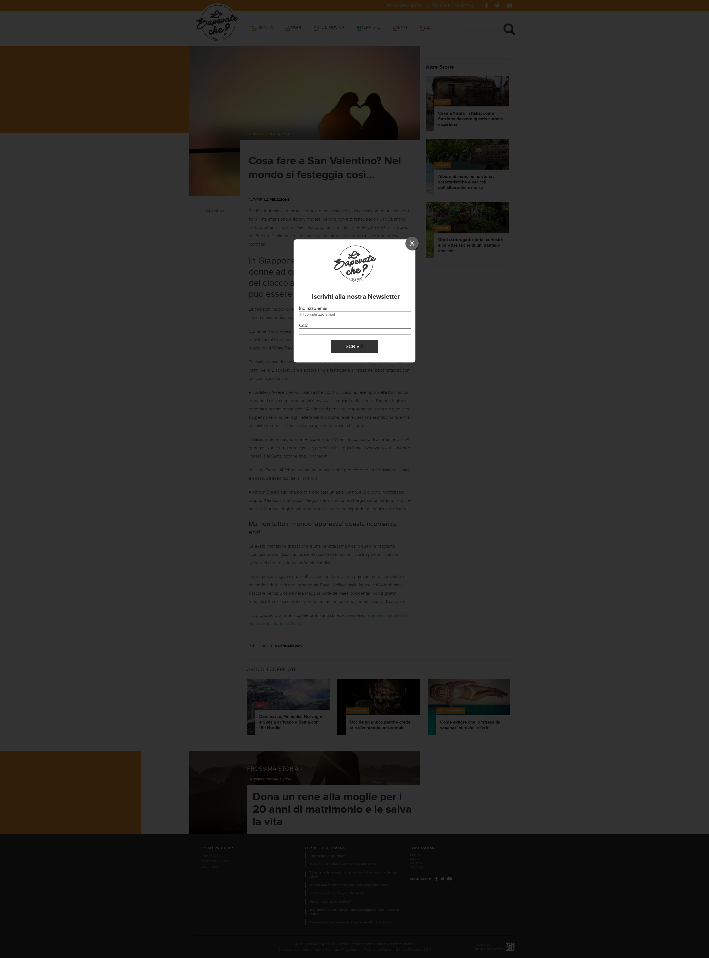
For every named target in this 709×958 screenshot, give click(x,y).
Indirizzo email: (314, 308)
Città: (304, 325)
